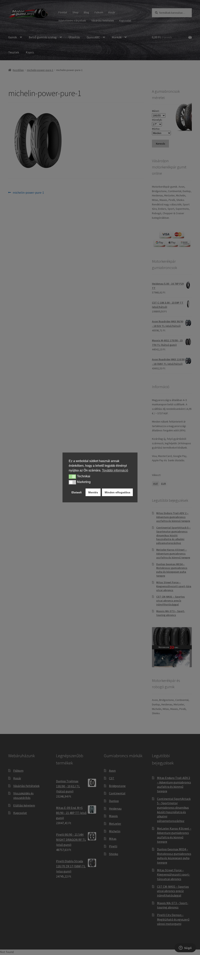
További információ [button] (115, 470)
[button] (72, 476)
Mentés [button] (93, 492)
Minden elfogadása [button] (117, 492)
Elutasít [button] (76, 492)
